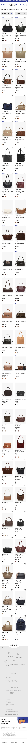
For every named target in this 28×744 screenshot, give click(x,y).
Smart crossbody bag (6, 113)
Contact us (8, 684)
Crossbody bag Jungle (20, 373)
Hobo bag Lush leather (7, 347)
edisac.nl (16, 711)
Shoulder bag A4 (5, 165)
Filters (7, 13)
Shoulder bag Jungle (6, 87)
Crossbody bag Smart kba (7, 269)
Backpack (17, 634)
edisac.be (10, 711)
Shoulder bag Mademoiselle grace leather (6, 609)
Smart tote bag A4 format (20, 61)
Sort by (19, 13)
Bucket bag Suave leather (7, 503)
